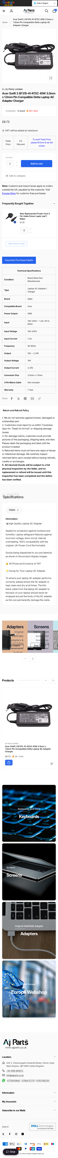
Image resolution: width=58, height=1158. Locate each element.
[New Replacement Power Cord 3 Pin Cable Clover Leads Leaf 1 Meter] (11, 218)
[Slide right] (53, 56)
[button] (4, 11)
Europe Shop (9, 193)
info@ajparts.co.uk (15, 1075)
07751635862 (13, 1080)
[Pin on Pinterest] (25, 398)
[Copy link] (39, 398)
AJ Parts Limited (12, 89)
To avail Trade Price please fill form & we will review (42, 142)
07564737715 (28, 1080)
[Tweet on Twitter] (18, 398)
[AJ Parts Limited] (15, 1049)
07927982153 (42, 1080)
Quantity (9, 157)
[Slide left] (5, 56)
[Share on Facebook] (11, 398)
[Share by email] (32, 398)
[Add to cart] (9, 762)
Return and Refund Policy (16, 410)
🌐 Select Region (41, 3)
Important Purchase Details (19, 260)
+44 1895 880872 (14, 1070)
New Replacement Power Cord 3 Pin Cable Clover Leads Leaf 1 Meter (35, 216)
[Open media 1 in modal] (29, 56)
